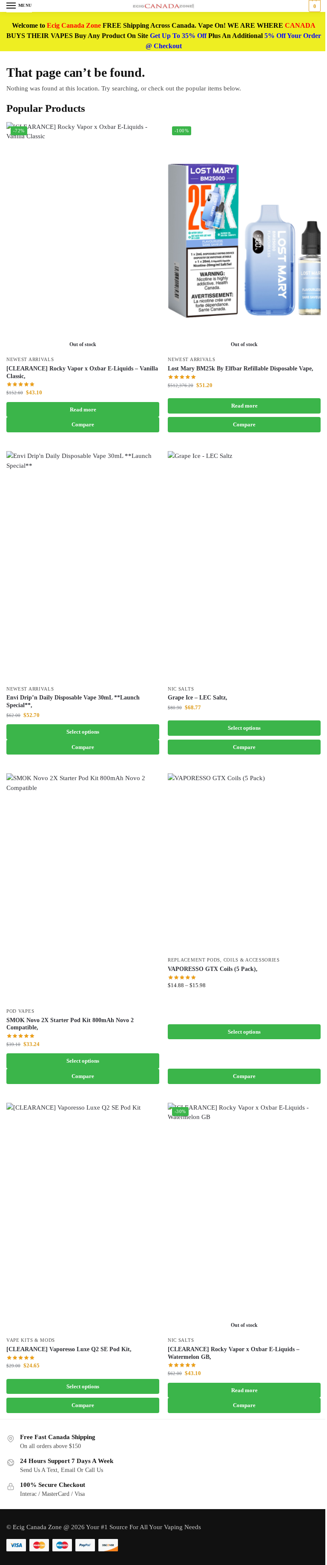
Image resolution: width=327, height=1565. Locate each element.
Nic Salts (181, 689)
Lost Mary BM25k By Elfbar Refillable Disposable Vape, (240, 368)
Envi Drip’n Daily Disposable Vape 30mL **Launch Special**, (73, 701)
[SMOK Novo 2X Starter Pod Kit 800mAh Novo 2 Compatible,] (82, 888)
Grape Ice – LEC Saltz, (197, 697)
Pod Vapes (20, 1011)
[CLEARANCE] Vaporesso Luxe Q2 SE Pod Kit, (69, 1349)
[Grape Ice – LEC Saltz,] (244, 566)
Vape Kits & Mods (30, 1340)
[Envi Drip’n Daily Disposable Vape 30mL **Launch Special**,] (82, 566)
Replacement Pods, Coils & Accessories (224, 960)
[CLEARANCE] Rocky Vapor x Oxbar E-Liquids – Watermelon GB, (233, 1353)
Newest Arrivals (30, 359)
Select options (82, 732)
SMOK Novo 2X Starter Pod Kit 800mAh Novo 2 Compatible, (70, 1024)
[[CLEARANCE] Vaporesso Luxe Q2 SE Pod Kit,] (82, 1218)
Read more (83, 409)
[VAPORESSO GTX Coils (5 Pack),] (244, 862)
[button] (314, 6)
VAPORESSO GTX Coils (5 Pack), (213, 969)
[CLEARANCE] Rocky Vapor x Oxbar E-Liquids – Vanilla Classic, (82, 372)
